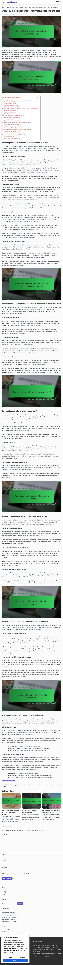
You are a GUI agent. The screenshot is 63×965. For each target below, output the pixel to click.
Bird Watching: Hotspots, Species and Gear (45, 945)
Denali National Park (9, 113)
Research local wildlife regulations (12, 117)
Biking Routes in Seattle (8, 912)
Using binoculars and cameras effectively (13, 126)
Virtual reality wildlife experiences (12, 138)
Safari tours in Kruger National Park (12, 101)
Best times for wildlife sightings (11, 124)
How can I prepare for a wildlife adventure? (13, 115)
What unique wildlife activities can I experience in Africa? (17, 100)
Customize (9, 957)
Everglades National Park (10, 112)
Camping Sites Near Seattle (9, 914)
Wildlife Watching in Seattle (8, 780)
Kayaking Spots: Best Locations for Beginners (45, 947)
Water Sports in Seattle (8, 919)
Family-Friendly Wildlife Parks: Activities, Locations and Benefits (11, 812)
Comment (5, 834)
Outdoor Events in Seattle (9, 917)
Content (4, 891)
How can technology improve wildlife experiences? (15, 134)
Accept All (15, 960)
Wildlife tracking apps (9, 136)
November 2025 (6, 929)
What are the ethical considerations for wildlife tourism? (16, 129)
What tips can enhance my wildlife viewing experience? (16, 122)
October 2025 (5, 931)
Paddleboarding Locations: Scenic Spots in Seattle (47, 953)
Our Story (4, 894)
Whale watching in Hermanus (11, 105)
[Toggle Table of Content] (37, 97)
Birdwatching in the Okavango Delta (12, 106)
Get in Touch (5, 893)
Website (4, 867)
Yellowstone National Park (10, 110)
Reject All (22, 957)
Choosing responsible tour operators (12, 131)
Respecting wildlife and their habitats (13, 127)
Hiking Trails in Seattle (8, 915)
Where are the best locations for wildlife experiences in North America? (20, 108)
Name (4, 854)
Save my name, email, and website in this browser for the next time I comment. (27, 874)
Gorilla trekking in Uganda (10, 103)
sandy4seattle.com (9, 2)
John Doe (12, 14)
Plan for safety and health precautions (13, 120)
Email (4, 861)
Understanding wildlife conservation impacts (14, 133)
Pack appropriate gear (9, 119)
